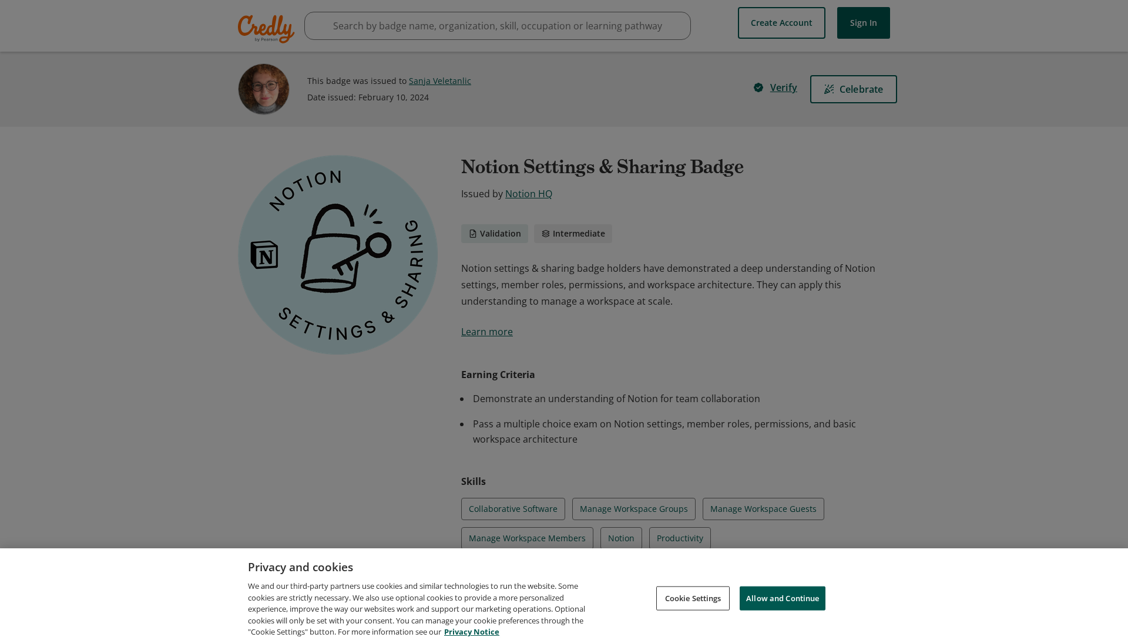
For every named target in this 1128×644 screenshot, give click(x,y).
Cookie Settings (693, 597)
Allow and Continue (782, 597)
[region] (564, 596)
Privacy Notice (471, 631)
